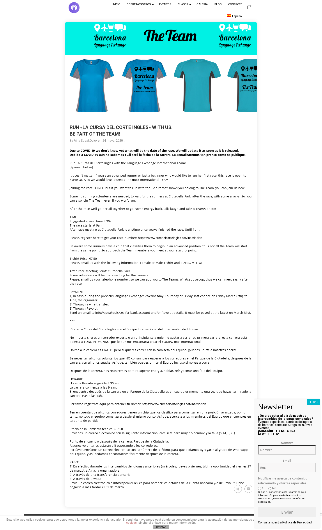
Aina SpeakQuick (85, 140)
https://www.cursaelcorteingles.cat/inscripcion (170, 238)
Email (287, 461)
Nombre (287, 443)
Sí (262, 488)
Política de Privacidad (297, 522)
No (273, 488)
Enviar (287, 512)
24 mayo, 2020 (113, 140)
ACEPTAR (161, 527)
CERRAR (313, 402)
